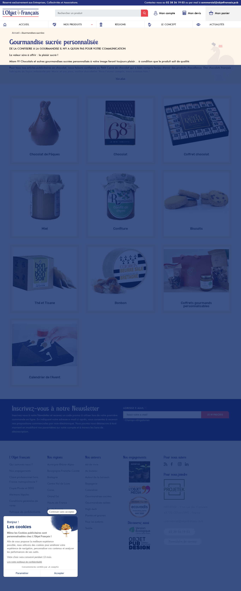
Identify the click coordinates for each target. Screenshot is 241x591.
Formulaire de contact (183, 541)
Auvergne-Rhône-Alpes (60, 464)
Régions (120, 24)
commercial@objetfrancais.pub (219, 2)
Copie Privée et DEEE (21, 488)
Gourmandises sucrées (98, 496)
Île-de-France (55, 509)
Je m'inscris (215, 414)
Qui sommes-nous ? (21, 464)
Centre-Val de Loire (58, 483)
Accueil (24, 24)
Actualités (217, 24)
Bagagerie (91, 483)
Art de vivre (91, 464)
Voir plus (120, 78)
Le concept (168, 24)
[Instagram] (180, 464)
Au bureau (91, 470)
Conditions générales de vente (23, 503)
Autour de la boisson (97, 477)
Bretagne (52, 477)
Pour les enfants (94, 521)
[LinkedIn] (187, 464)
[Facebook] (173, 464)
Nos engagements (20, 470)
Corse (50, 490)
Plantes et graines (95, 515)
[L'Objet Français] (21, 16)
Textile (88, 528)
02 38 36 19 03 (175, 2)
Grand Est (53, 496)
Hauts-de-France (57, 502)
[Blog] (166, 464)
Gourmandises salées (97, 502)
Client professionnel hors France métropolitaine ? (23, 479)
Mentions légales (19, 494)
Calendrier (91, 490)
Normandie (54, 515)
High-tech (91, 509)
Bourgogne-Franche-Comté (63, 470)
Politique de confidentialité (24, 511)
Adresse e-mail (134, 408)
